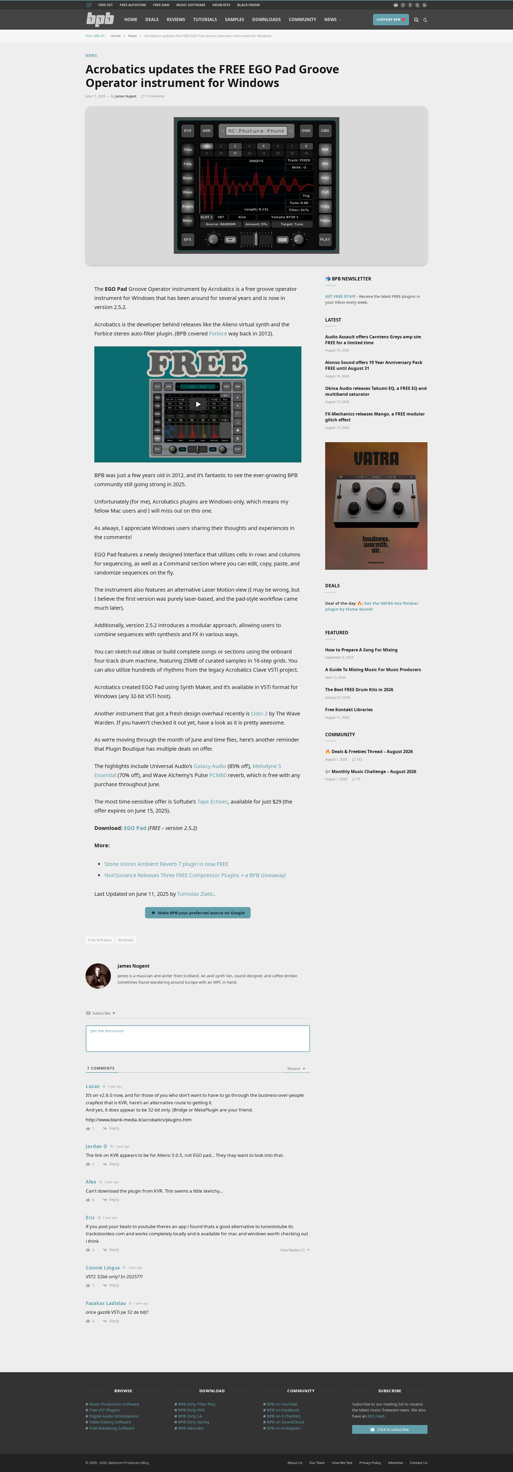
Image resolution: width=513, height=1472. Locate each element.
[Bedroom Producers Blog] (100, 20)
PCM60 (218, 775)
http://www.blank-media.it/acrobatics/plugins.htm (139, 1120)
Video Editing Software (110, 1421)
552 (359, 759)
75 (358, 779)
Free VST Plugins (104, 1409)
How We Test (342, 1462)
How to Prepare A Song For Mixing (361, 650)
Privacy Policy (370, 1462)
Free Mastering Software (111, 1428)
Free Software (99, 939)
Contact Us (419, 1462)
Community (302, 19)
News (330, 19)
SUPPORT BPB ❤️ (391, 19)
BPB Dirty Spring (193, 1421)
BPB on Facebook (283, 1409)
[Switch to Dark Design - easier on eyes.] (425, 20)
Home (130, 19)
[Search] (416, 20)
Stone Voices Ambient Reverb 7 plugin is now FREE (166, 864)
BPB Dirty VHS (191, 1409)
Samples (234, 19)
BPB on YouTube (282, 1404)
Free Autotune (133, 5)
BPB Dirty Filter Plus (196, 1404)
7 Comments (155, 96)
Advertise (395, 1462)
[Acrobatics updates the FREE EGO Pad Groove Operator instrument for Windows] (257, 185)
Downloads (266, 19)
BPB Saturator (191, 1428)
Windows (126, 939)
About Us (294, 1462)
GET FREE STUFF (340, 296)
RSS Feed (376, 1416)
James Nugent (125, 96)
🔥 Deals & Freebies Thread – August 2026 (369, 751)
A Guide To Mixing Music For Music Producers (373, 669)
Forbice (218, 333)
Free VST (105, 5)
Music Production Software (114, 1404)
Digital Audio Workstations (114, 1416)
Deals (152, 19)
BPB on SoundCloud (285, 1421)
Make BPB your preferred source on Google (201, 912)
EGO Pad (135, 828)
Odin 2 (259, 713)
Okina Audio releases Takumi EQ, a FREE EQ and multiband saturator (376, 391)
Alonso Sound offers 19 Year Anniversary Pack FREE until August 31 (373, 365)
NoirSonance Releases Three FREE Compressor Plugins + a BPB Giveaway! (195, 875)
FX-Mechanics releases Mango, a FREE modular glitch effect (375, 417)
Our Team (317, 1462)
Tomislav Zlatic (195, 893)
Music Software (190, 5)
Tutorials (205, 19)
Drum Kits (221, 5)
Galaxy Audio (210, 766)
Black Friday (248, 5)
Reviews (176, 19)
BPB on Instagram (284, 1428)
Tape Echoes (212, 801)
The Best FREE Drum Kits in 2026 (359, 690)
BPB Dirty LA (190, 1416)
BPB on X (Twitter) (284, 1416)
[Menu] (89, 5)
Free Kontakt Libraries (349, 710)
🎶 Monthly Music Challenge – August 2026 (370, 771)
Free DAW (161, 5)
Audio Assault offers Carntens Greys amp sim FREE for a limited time (373, 340)
